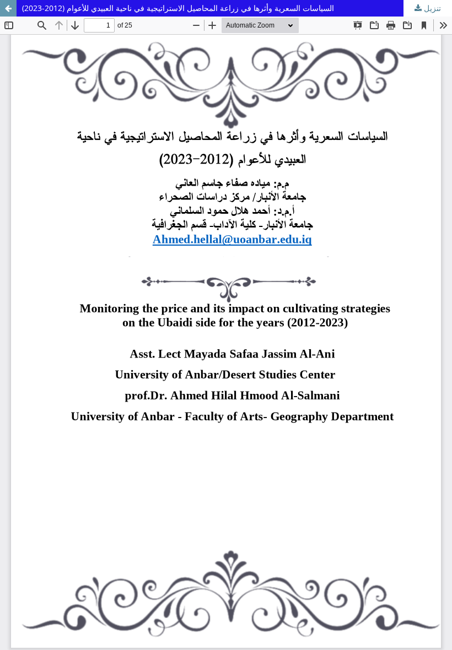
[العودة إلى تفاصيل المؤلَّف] (8, 8)
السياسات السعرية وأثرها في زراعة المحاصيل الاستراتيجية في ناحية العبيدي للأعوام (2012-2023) (178, 8)
